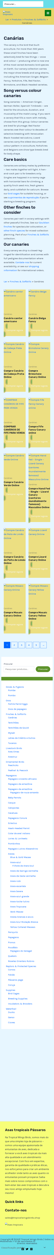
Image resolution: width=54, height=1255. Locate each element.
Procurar (8, 664)
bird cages (14, 193)
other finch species (14, 230)
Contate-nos (22, 262)
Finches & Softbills (38, 234)
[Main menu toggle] (48, 13)
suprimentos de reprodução (23, 197)
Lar (5, 281)
